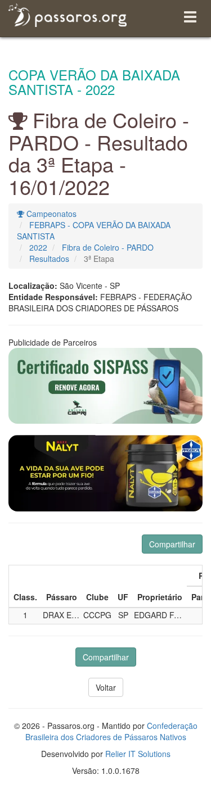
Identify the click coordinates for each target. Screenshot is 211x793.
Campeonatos (50, 213)
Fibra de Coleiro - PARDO (108, 247)
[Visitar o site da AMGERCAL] (105, 473)
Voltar (106, 687)
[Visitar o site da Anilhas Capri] (105, 386)
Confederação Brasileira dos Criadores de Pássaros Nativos (111, 731)
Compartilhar (172, 544)
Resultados (49, 258)
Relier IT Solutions (137, 753)
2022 (38, 247)
